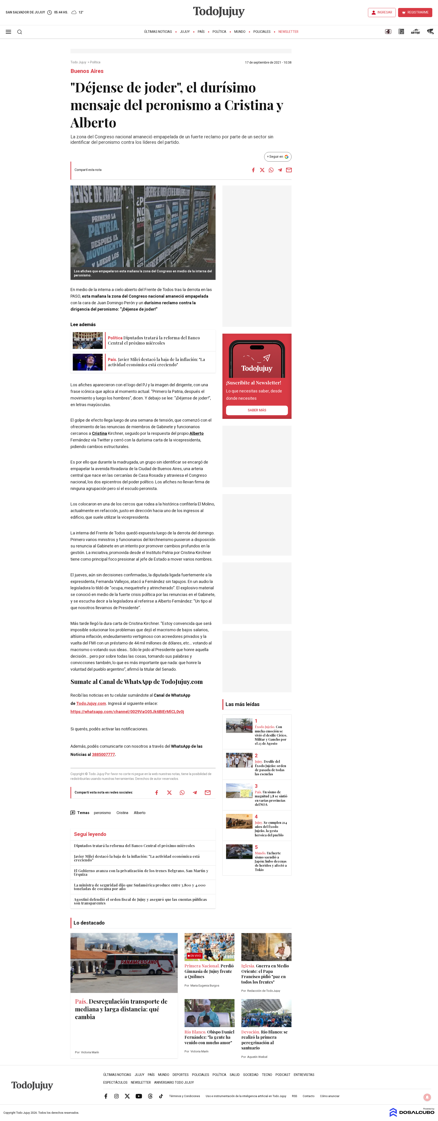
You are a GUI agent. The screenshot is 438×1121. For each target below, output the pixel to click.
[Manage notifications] (427, 1097)
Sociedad (250, 1074)
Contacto (308, 1096)
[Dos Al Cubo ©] (412, 1115)
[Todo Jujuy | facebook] (105, 1096)
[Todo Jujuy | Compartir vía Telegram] (280, 170)
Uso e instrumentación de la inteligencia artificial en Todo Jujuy (246, 1096)
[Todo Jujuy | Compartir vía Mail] (289, 170)
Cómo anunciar (329, 1096)
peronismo (102, 813)
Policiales (262, 31)
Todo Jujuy (78, 62)
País (201, 31)
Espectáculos (115, 1082)
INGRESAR (385, 12)
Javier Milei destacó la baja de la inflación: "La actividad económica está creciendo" (137, 858)
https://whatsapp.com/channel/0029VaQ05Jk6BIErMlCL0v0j (127, 712)
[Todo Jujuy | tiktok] (161, 1096)
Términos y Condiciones (184, 1096)
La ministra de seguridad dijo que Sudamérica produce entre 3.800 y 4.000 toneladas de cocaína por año (140, 887)
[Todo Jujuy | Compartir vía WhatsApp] (271, 170)
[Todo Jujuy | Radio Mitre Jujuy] (415, 33)
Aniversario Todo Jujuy (174, 1082)
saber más (257, 410)
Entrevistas (304, 1074)
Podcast (283, 1074)
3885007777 (103, 755)
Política (219, 31)
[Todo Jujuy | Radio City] (401, 33)
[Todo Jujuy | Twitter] (127, 1096)
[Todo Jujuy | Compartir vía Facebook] (253, 170)
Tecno (267, 1074)
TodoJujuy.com (91, 704)
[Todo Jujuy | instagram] (116, 1096)
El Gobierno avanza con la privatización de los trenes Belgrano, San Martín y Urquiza (141, 872)
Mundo (239, 31)
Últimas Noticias (158, 31)
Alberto (197, 433)
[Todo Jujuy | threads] (150, 1096)
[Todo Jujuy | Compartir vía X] (262, 170)
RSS (294, 1096)
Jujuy (185, 31)
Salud (235, 1074)
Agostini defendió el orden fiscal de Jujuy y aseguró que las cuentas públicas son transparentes (140, 901)
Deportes (181, 1074)
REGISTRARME (418, 12)
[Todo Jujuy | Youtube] (139, 1096)
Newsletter (288, 31)
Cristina (99, 433)
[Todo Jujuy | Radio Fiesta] (431, 33)
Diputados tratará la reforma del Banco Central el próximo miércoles (134, 845)
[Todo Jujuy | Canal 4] (388, 33)
